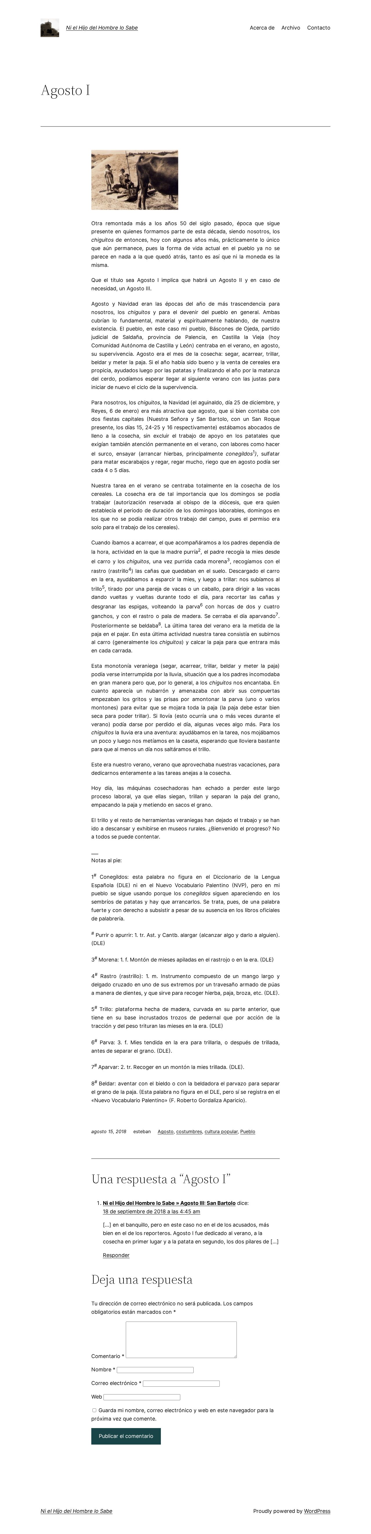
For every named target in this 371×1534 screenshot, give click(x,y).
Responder (116, 1255)
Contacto (318, 28)
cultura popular (221, 1131)
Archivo (290, 28)
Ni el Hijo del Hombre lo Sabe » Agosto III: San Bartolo (169, 1203)
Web (96, 1397)
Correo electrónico (116, 1383)
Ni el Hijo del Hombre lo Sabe (102, 28)
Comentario (107, 1356)
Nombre (103, 1369)
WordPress (317, 1511)
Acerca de (262, 28)
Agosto (166, 1131)
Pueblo (247, 1131)
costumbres (189, 1131)
